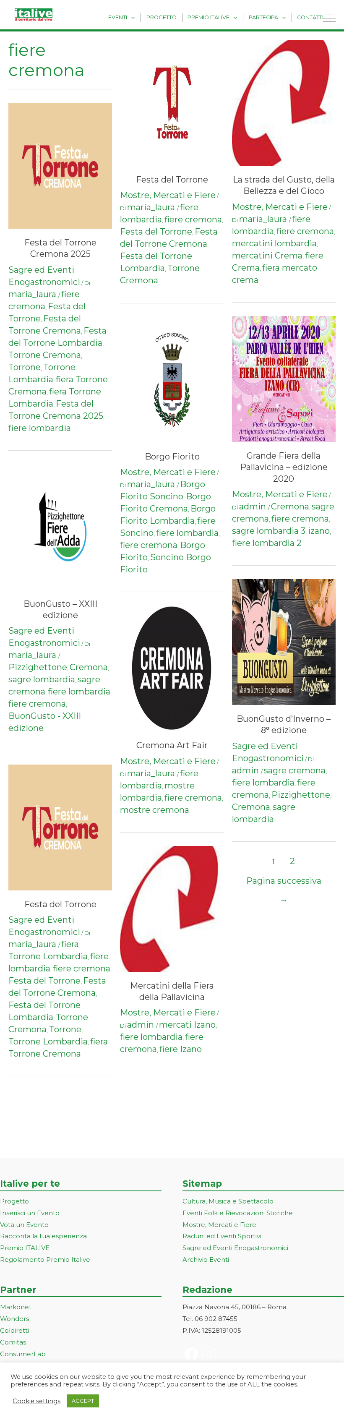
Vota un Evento (24, 1225)
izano (319, 531)
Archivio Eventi (205, 1259)
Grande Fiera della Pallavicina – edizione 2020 (284, 467)
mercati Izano (187, 1025)
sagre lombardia (41, 679)
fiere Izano (180, 1049)
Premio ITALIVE (25, 1248)
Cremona (89, 667)
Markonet (15, 1307)
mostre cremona (154, 810)
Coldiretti (14, 1330)
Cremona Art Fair (172, 745)
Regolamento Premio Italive (45, 1259)
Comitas (13, 1342)
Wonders (14, 1319)
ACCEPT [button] (83, 1400)
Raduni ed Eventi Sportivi (221, 1236)
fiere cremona (37, 704)
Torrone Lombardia (48, 1041)
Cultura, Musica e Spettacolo (228, 1201)
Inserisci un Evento (30, 1213)
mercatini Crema (267, 256)
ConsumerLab (23, 1354)
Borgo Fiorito (172, 457)
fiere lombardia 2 (267, 543)
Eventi (117, 17)
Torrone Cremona (44, 355)
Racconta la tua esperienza (43, 1236)
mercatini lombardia (274, 243)
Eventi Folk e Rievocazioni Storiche (237, 1213)
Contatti (310, 17)
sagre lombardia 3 (268, 531)
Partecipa (263, 17)
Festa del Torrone (60, 904)
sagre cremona (295, 770)
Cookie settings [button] (36, 1401)
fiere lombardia (39, 428)
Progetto (161, 17)
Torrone (24, 367)
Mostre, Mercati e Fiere (168, 195)
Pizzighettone (37, 667)
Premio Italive (208, 17)
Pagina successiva (283, 884)
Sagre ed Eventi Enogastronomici (235, 1248)
